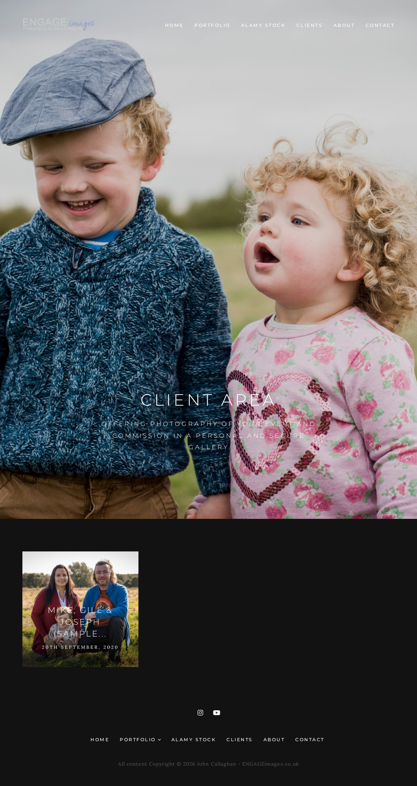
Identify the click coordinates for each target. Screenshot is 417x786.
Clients (309, 25)
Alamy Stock (263, 25)
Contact (380, 25)
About (344, 25)
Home (174, 25)
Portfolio (212, 25)
